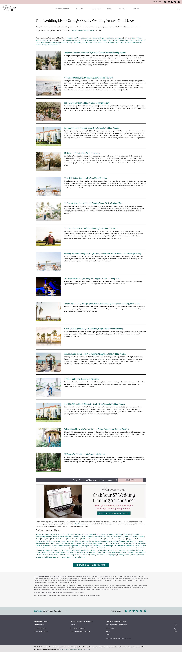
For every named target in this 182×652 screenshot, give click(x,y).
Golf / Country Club (122, 541)
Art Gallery (56, 534)
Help (108, 631)
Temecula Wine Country (133, 42)
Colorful (141, 536)
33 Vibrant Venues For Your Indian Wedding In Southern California (91, 228)
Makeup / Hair (140, 546)
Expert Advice (40, 541)
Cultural (54, 539)
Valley (51, 555)
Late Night (85, 546)
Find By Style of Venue (120, 580)
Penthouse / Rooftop (44, 550)
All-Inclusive (40, 534)
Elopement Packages (118, 539)
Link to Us (110, 628)
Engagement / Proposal (135, 539)
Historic (67, 543)
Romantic (70, 552)
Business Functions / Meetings (68, 536)
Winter (82, 557)
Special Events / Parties (118, 552)
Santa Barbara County (89, 42)
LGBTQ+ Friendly (95, 546)
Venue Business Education (116, 621)
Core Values (79, 524)
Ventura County (41, 45)
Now (130, 480)
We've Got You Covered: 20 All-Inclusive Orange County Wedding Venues (93, 328)
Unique (39, 555)
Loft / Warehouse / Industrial (124, 546)
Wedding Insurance (97, 555)
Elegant (107, 539)
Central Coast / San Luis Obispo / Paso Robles (98, 38)
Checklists (116, 536)
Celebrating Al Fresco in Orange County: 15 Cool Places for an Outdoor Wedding (96, 429)
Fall (47, 541)
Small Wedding (103, 552)
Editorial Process (77, 628)
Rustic (77, 552)
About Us (122, 9)
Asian (63, 534)
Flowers (52, 541)
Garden (78, 541)
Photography (56, 550)
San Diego (40, 42)
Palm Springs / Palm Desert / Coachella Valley (78, 40)
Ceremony (89, 536)
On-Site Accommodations (111, 548)
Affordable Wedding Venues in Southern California (61, 582)
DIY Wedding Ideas (73, 539)
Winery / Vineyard (73, 557)
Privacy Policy (63, 649)
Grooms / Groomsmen (51, 543)
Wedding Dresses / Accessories (78, 555)
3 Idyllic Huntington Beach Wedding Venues (81, 378)
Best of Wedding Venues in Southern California (79, 585)
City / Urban (125, 536)
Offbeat (98, 548)
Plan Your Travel (41, 631)
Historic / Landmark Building (81, 543)
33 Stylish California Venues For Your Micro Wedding (85, 178)
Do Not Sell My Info (84, 649)
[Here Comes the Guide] (8, 7)
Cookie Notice (73, 649)
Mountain (58, 548)
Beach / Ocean (83, 534)
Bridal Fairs (127, 534)
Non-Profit (81, 548)
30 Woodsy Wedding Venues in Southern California (84, 454)
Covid (38, 539)
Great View (134, 541)
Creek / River (45, 539)
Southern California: (74, 38)
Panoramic (131, 548)
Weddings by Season (51, 557)
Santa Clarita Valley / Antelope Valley (111, 42)
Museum (66, 548)
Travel (110, 9)
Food (58, 541)
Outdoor (123, 548)
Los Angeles (119, 38)
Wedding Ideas (40, 625)
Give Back (85, 541)
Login (108, 635)
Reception (131, 550)
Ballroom (70, 534)
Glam (92, 541)
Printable (65, 550)
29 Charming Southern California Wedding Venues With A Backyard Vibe (93, 203)
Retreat (63, 552)
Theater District (140, 552)
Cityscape (134, 536)
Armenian (48, 534)
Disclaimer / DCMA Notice (80, 631)
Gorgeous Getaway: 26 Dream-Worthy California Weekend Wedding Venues (95, 52)
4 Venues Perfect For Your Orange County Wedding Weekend (88, 77)
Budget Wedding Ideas (49, 536)
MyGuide (73, 625)
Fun (73, 541)
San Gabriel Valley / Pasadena (70, 42)
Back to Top (175, 624)
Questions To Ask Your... (108, 550)
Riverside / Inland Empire (104, 40)
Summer (130, 552)
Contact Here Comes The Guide (118, 638)
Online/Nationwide (54, 45)
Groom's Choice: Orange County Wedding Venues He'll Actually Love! (92, 278)
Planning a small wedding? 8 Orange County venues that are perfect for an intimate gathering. (102, 253)
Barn (75, 534)
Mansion (39, 548)
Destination (62, 539)
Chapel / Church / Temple (103, 536)
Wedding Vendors (124, 555)
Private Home (94, 550)
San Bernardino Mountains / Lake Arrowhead (130, 40)
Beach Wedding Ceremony (98, 534)
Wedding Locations (41, 621)
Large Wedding (75, 546)
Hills (62, 543)
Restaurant (55, 552)
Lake (51, 546)
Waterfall (63, 555)
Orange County (46, 578)
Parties (143, 548)
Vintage (56, 555)
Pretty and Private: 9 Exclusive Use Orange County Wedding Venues (91, 127)
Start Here (157, 2)
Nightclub (73, 548)
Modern (46, 548)
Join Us (136, 9)
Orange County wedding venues (83, 30)
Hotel (110, 543)
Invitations (45, 546)
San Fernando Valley (52, 42)
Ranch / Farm (122, 550)
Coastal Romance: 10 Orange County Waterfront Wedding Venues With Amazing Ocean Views (102, 303)
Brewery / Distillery (115, 534)
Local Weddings (107, 546)
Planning (79, 9)
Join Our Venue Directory (116, 625)
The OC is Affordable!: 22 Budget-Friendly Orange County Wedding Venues (94, 403)
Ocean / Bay (90, 548)
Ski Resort (93, 552)
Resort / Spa (46, 552)
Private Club (74, 550)
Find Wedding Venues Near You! (91, 564)
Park (137, 548)
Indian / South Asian (120, 543)
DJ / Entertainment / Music (90, 539)
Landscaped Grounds (61, 546)
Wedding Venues (62, 9)
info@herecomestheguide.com (91, 595)
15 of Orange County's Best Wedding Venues (82, 153)
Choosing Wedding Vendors (81, 621)
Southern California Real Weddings (73, 592)
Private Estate (84, 550)
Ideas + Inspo (95, 9)
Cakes (82, 536)
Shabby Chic (84, 552)
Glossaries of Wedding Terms (105, 541)
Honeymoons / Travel (100, 543)
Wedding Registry (111, 555)
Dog (102, 539)
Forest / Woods (66, 541)
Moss (51, 548)
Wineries (62, 557)
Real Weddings (40, 628)
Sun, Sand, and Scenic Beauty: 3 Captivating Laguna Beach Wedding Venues (95, 353)
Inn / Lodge (133, 543)
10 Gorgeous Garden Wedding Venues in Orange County (86, 102)
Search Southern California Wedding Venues (76, 576)
